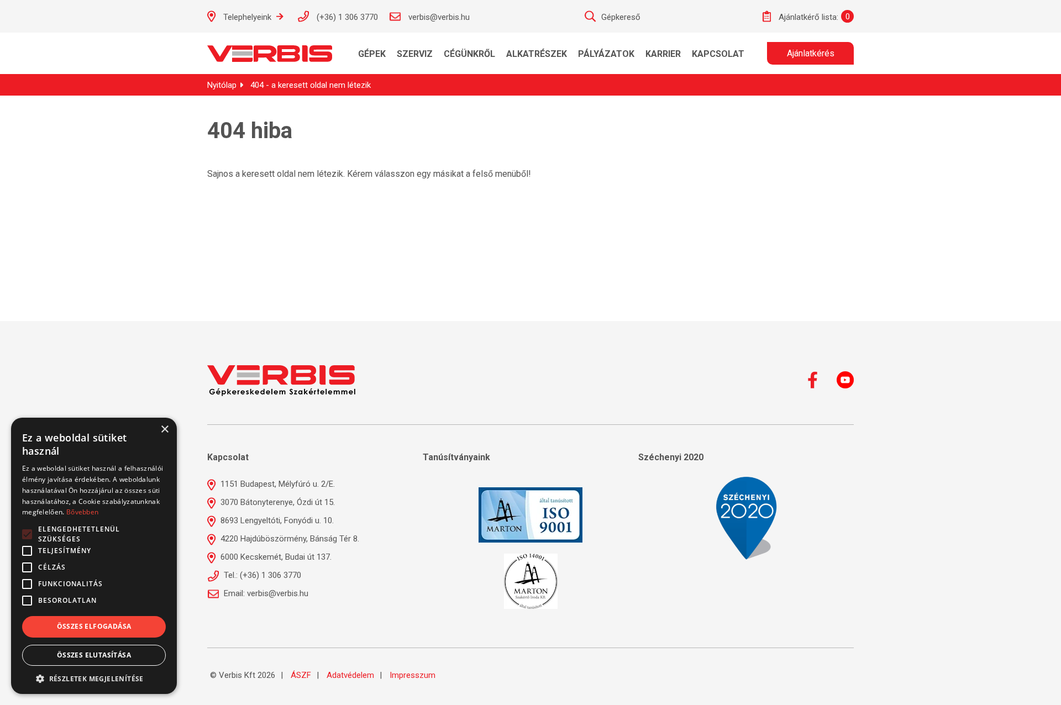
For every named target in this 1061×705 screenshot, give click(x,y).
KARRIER (663, 54)
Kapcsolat (718, 54)
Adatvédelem (350, 675)
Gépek (372, 54)
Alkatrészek (536, 54)
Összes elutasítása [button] (94, 655)
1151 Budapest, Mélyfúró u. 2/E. (276, 484)
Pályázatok (606, 54)
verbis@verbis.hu (438, 17)
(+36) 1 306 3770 (346, 17)
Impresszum (412, 675)
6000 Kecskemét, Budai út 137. (275, 557)
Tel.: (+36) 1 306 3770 (261, 575)
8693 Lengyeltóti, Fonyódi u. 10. (276, 520)
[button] (94, 678)
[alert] (94, 556)
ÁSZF (301, 675)
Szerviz (415, 54)
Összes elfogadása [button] (94, 626)
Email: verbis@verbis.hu (265, 593)
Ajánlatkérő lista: (807, 17)
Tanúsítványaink (456, 457)
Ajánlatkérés (810, 53)
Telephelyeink (247, 17)
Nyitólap (222, 85)
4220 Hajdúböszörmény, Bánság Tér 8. (288, 539)
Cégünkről (469, 54)
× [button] (164, 429)
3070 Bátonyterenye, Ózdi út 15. (276, 502)
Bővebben (82, 512)
